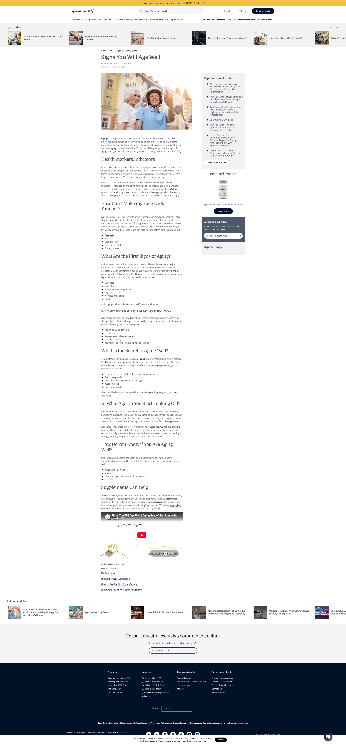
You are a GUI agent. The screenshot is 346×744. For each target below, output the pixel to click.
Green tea (109, 235)
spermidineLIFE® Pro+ (117, 685)
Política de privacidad (97, 732)
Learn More (223, 211)
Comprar (112, 672)
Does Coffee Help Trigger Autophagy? (227, 38)
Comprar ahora (263, 11)
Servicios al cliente (222, 672)
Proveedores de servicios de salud (191, 681)
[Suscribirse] (240, 236)
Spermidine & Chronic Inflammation (165, 612)
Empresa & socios (186, 672)
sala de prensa (183, 685)
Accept (221, 740)
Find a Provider (113, 688)
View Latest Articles (217, 162)
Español (167, 708)
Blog (112, 50)
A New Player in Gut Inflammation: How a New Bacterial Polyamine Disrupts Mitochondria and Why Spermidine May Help (224, 140)
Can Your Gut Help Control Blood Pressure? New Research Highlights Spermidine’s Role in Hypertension (226, 110)
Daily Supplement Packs (117, 681)
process (149, 167)
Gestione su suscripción (222, 681)
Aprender (147, 672)
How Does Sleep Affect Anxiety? (286, 38)
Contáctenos (217, 688)
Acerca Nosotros (184, 678)
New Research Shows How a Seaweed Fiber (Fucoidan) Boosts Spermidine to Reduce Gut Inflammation (226, 87)
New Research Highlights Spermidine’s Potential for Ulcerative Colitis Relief (222, 127)
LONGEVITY (113, 568)
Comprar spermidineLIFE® (119, 678)
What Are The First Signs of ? (121, 584)
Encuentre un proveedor (222, 678)
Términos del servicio (117, 732)
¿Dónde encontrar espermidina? (156, 692)
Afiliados (180, 688)
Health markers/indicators (117, 578)
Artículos (146, 696)
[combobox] (170, 11)
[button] (328, 737)
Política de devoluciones (222, 685)
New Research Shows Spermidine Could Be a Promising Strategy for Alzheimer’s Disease (226, 99)
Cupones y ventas (115, 692)
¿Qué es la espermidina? (153, 681)
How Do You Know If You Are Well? (124, 589)
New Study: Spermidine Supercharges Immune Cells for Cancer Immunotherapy (225, 153)
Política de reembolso (76, 732)
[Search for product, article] (141, 11)
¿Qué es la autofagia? (151, 688)
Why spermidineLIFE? (151, 678)
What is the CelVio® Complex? (155, 685)
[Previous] (331, 27)
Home (104, 50)
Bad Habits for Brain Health (161, 38)
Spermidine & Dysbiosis (221, 119)
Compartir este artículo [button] (114, 564)
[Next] (336, 27)
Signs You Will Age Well (127, 50)
